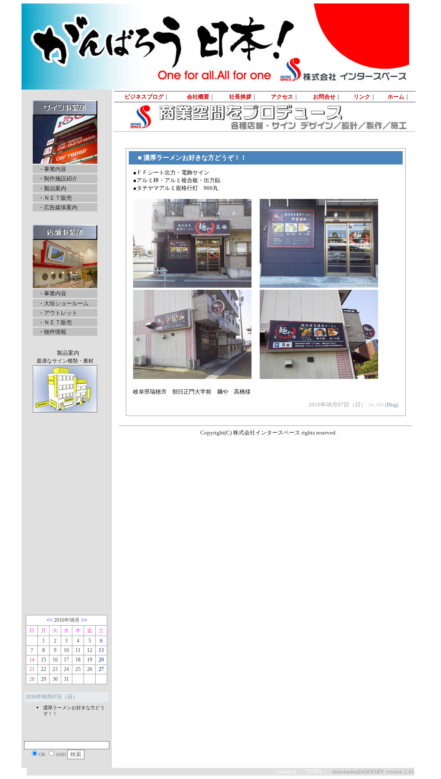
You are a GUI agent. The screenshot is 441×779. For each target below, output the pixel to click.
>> (84, 620)
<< (50, 620)
